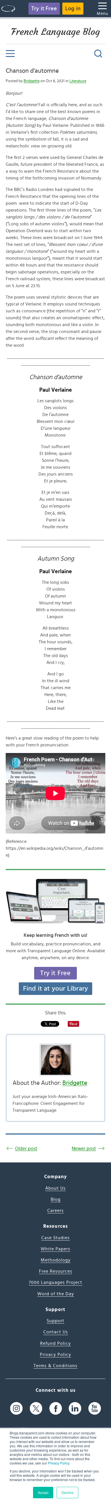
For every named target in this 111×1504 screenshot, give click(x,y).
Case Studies (55, 1237)
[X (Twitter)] (36, 1408)
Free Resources (55, 1271)
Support (55, 1320)
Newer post (84, 1148)
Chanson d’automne (32, 71)
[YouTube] (94, 1408)
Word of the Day (55, 1294)
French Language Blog (55, 32)
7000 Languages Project (55, 1282)
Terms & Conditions (55, 1365)
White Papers (55, 1249)
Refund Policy (55, 1343)
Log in (73, 8)
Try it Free (44, 8)
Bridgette (32, 81)
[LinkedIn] (75, 1408)
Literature (77, 81)
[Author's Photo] (55, 1060)
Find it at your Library (55, 988)
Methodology (56, 1260)
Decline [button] (67, 1492)
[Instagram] (16, 1408)
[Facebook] (55, 1408)
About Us (55, 1188)
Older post (26, 1148)
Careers (55, 1210)
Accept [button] (43, 1492)
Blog (56, 1199)
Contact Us (55, 1332)
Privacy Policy (58, 1462)
